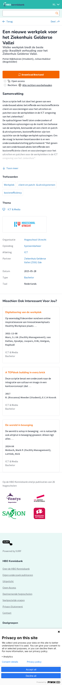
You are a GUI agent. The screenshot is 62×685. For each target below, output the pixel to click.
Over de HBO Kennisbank (16, 568)
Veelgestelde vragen (14, 600)
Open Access (9, 587)
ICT (26, 252)
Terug (9, 21)
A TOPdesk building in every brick (25, 372)
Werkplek (9, 184)
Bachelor (29, 277)
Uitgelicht (8, 581)
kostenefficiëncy (13, 192)
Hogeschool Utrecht (35, 239)
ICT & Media (11, 352)
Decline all (31, 675)
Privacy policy (34, 662)
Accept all (31, 669)
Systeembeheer (32, 245)
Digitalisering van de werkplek (23, 312)
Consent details (10, 662)
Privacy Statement (13, 606)
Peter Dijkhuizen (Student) (18, 58)
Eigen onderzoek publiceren (18, 575)
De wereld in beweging (19, 425)
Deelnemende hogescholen (17, 593)
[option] (24, 224)
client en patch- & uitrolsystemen (36, 184)
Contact (7, 612)
